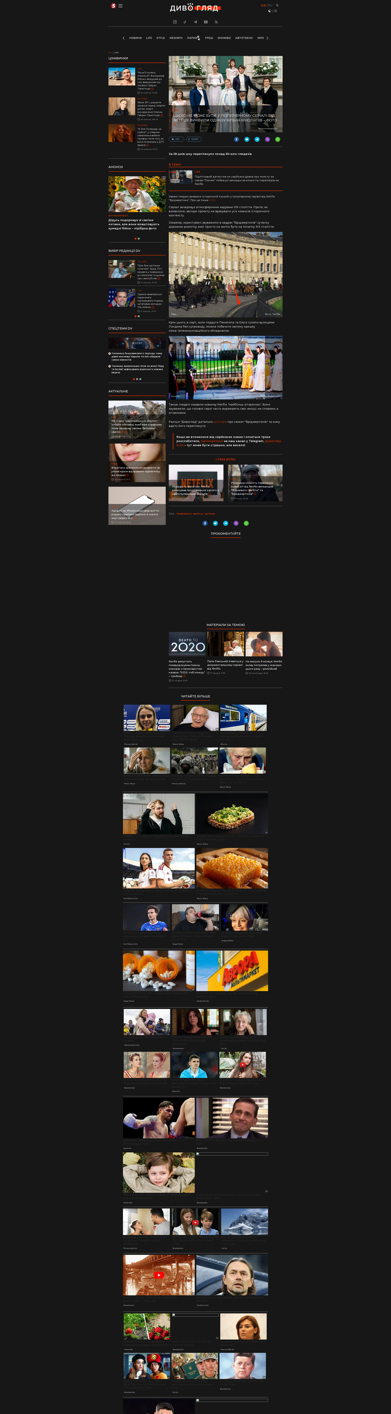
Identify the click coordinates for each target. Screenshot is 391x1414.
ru (270, 5)
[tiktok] (185, 21)
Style (161, 38)
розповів (220, 422)
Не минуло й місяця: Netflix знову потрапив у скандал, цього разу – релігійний (264, 665)
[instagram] (174, 21)
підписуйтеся (212, 441)
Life (149, 38)
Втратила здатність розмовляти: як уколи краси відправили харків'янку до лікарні (135, 478)
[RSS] (216, 21)
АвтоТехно (244, 38)
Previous (124, 38)
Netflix (198, 514)
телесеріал (184, 514)
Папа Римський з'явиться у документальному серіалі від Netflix (225, 665)
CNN (212, 200)
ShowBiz (224, 38)
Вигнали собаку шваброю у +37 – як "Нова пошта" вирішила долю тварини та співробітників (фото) (151, 304)
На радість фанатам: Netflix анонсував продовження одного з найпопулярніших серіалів (195, 490)
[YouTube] (206, 21)
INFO (260, 38)
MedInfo (176, 38)
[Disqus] (226, 582)
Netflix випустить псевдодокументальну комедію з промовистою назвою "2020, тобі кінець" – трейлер (187, 669)
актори (210, 514)
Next (267, 38)
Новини (135, 38)
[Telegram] (195, 21)
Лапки (192, 38)
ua (263, 5)
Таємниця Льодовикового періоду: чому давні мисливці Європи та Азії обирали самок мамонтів (136, 363)
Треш (209, 38)
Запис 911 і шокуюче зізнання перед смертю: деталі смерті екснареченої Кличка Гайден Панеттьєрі (151, 109)
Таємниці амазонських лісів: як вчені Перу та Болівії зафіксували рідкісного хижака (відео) (137, 375)
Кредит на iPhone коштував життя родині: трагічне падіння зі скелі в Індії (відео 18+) (135, 521)
